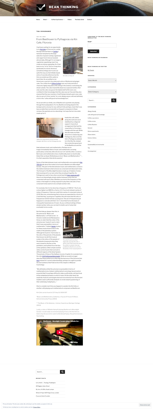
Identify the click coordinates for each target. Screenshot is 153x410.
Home (38, 19)
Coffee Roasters (92, 124)
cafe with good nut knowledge (96, 114)
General (90, 128)
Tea (89, 148)
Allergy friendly (92, 111)
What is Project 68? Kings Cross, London (47, 392)
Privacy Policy (36, 407)
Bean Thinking (63, 7)
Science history (92, 138)
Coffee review (92, 121)
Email (90, 41)
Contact (89, 19)
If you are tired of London (43, 396)
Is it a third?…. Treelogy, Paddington (46, 382)
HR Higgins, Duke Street (42, 386)
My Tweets (91, 70)
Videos (70, 19)
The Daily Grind (79, 19)
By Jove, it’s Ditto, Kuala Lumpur (45, 389)
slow (89, 141)
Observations (91, 134)
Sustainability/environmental (96, 144)
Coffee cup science (93, 118)
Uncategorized (92, 151)
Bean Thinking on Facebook (98, 57)
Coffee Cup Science (57, 19)
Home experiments (93, 131)
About (45, 19)
